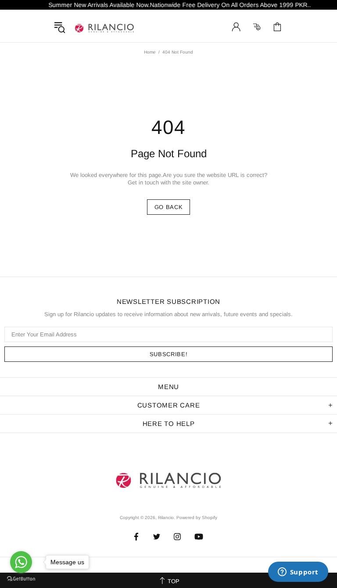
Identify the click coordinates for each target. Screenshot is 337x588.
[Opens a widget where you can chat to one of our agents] (298, 573)
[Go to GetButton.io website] (21, 579)
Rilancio (104, 26)
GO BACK (168, 207)
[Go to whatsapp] (21, 562)
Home (150, 52)
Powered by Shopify (196, 517)
